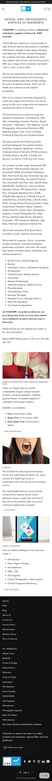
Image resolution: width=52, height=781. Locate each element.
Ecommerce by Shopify (28, 778)
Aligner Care (8, 653)
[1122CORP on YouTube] (48, 761)
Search (6, 600)
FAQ (4, 605)
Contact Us (7, 619)
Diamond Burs (9, 667)
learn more (9, 510)
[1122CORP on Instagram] (38, 761)
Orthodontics (8, 705)
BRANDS (6, 658)
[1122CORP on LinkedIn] (43, 761)
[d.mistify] (26, 451)
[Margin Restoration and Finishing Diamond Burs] (26, 365)
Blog (5, 610)
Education (7, 672)
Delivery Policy (9, 634)
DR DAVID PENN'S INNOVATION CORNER (22, 724)
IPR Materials (8, 686)
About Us (7, 615)
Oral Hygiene (8, 700)
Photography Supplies (12, 710)
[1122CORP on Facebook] (24, 761)
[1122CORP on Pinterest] (34, 761)
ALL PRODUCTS (10, 648)
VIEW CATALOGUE (11, 589)
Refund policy (9, 629)
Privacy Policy (9, 624)
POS (18, 778)
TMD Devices (8, 719)
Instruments (7, 682)
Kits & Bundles (9, 691)
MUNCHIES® (9, 696)
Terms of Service (10, 638)
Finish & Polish (9, 677)
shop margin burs (12, 431)
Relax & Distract (10, 715)
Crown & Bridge (10, 662)
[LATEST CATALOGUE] (26, 529)
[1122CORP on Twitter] (29, 761)
